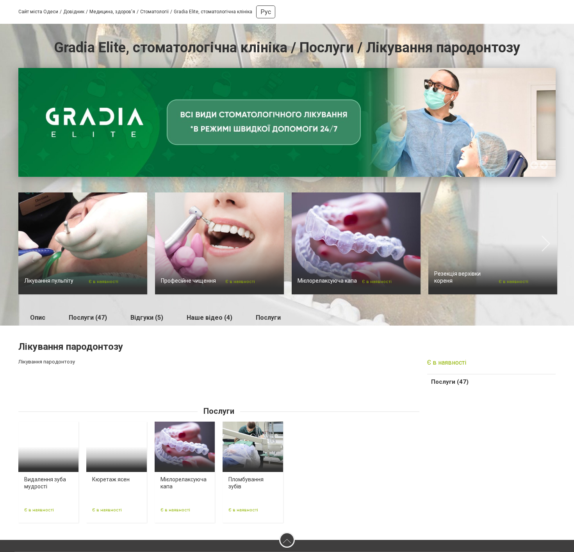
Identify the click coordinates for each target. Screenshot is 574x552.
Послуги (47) (88, 317)
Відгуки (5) (146, 317)
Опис (37, 317)
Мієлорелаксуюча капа (327, 281)
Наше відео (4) (209, 317)
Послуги (268, 317)
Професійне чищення (188, 281)
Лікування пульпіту (48, 281)
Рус (265, 12)
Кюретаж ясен (111, 479)
